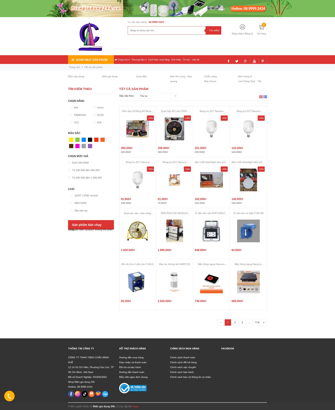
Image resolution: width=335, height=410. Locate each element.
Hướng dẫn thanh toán (131, 372)
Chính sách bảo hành (182, 372)
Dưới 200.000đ (80, 162)
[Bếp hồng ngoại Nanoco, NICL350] (211, 282)
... (249, 322)
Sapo (136, 406)
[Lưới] (261, 97)
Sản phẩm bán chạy (87, 225)
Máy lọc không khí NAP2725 (174, 264)
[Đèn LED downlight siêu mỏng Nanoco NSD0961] (248, 180)
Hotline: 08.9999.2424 (80, 386)
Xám (84, 147)
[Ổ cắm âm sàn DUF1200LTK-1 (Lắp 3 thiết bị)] (211, 231)
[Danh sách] (265, 97)
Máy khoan (210, 81)
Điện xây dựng (76, 76)
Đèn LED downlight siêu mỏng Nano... (211, 162)
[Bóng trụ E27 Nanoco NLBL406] (248, 129)
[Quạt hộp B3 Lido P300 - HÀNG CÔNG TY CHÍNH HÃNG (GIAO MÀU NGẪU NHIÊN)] (174, 129)
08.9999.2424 (156, 22)
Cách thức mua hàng (158, 59)
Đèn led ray (80, 210)
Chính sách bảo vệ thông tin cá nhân (190, 377)
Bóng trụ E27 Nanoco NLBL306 (138, 162)
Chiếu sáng (210, 76)
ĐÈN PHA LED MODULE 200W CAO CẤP (174, 213)
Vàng (72, 140)
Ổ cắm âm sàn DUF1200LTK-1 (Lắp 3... (211, 213)
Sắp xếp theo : (127, 95)
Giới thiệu (176, 59)
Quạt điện (141, 76)
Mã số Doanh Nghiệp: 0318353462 (87, 377)
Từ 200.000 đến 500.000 (85, 170)
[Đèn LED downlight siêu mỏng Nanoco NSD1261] (211, 180)
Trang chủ (122, 59)
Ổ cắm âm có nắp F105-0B (248, 213)
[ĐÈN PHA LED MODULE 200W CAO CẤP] (174, 231)
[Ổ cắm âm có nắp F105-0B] (248, 231)
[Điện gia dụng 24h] (91, 36)
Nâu (71, 147)
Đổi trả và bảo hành (130, 367)
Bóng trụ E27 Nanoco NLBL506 (211, 111)
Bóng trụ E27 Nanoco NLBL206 (174, 162)
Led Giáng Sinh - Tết (249, 81)
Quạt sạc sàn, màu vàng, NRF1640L (137, 213)
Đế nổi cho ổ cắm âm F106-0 (137, 264)
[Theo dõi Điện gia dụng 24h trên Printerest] (263, 61)
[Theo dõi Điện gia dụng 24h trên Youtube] (254, 61)
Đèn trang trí (245, 76)
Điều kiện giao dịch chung (133, 377)
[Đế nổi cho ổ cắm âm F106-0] (137, 282)
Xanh (78, 140)
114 (257, 322)
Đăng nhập (237, 33)
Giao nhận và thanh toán (133, 362)
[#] (167, 8)
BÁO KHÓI (80, 203)
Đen (90, 140)
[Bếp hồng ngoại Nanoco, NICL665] (248, 282)
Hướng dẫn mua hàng (131, 357)
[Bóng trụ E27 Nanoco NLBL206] (174, 180)
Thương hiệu (138, 59)
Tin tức (186, 59)
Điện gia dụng (109, 76)
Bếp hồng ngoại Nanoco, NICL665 (248, 264)
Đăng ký (249, 33)
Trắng (110, 140)
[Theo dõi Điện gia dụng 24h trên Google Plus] (245, 61)
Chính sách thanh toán (182, 357)
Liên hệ (195, 59)
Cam (103, 140)
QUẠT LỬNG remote (86, 195)
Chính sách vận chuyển (183, 367)
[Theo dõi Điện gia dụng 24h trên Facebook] (228, 61)
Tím (90, 147)
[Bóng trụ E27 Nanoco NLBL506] (211, 129)
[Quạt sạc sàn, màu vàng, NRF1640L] (137, 231)
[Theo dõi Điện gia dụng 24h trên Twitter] (236, 61)
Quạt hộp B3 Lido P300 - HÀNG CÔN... (174, 111)
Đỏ (95, 140)
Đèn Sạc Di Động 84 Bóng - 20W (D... (137, 111)
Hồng (78, 147)
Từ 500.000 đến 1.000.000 (86, 177)
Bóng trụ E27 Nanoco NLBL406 (248, 111)
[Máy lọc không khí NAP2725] (174, 282)
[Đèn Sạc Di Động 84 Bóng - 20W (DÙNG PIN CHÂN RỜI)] (137, 129)
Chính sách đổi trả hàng (183, 362)
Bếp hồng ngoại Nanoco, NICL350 (211, 264)
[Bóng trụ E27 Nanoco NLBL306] (137, 180)
